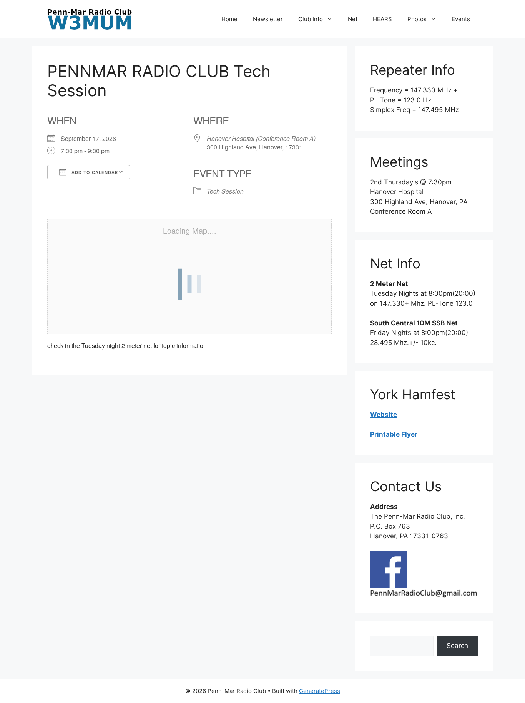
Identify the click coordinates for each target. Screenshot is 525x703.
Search (457, 645)
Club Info (310, 19)
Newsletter (268, 19)
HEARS (382, 19)
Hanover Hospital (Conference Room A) (261, 138)
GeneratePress (319, 691)
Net (352, 19)
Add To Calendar (94, 172)
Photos (417, 19)
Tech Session (225, 191)
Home (229, 19)
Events (461, 19)
